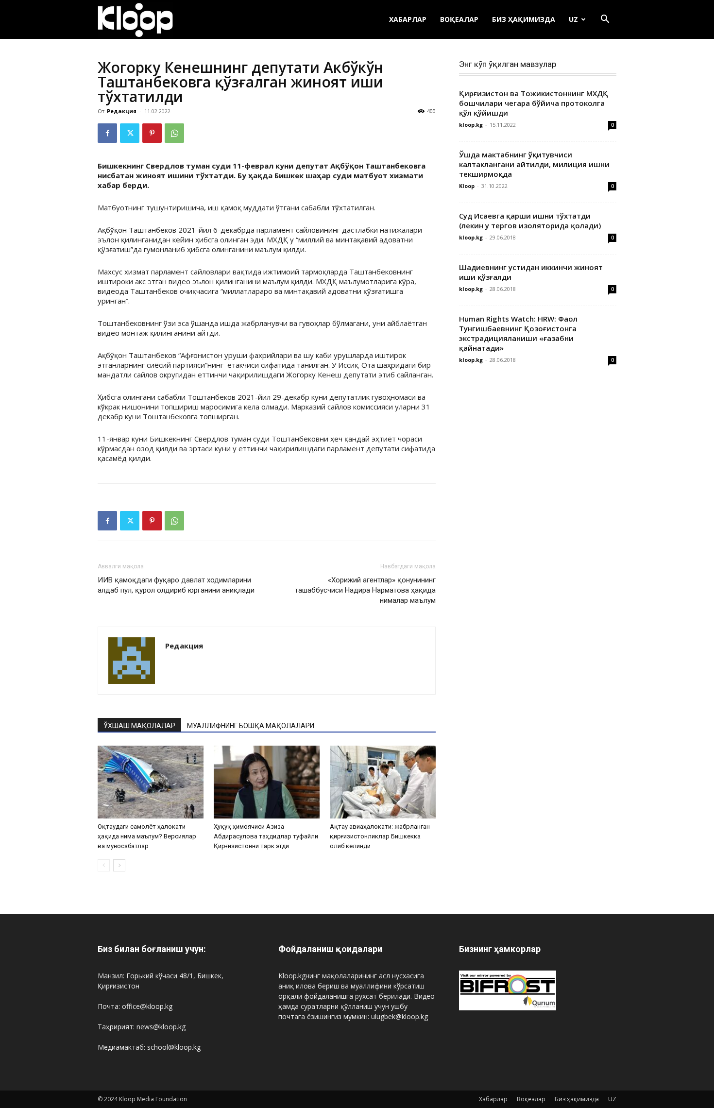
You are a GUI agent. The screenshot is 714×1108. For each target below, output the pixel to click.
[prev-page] (104, 865)
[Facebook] (107, 133)
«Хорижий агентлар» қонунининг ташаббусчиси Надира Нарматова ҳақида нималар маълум (365, 590)
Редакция (121, 111)
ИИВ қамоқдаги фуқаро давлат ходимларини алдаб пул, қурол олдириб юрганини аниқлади (176, 585)
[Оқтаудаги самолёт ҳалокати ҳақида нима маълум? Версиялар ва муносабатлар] (151, 782)
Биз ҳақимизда (523, 19)
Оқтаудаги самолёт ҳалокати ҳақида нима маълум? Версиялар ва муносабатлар (147, 836)
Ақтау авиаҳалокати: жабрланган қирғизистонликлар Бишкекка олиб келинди (380, 836)
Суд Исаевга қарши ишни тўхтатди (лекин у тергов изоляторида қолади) (530, 220)
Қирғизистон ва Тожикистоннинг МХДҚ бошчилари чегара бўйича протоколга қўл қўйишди (533, 103)
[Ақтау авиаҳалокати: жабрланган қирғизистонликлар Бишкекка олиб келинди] (383, 782)
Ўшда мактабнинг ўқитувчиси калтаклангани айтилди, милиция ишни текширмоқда (534, 164)
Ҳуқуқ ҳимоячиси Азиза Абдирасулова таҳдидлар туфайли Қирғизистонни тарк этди (266, 836)
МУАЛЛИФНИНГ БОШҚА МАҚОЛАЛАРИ (250, 726)
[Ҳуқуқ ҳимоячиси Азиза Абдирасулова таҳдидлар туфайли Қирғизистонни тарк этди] (267, 782)
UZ (573, 19)
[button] (604, 20)
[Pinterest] (152, 133)
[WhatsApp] (174, 133)
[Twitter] (129, 133)
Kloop (467, 185)
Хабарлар (407, 19)
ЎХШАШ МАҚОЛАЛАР (139, 726)
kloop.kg (471, 124)
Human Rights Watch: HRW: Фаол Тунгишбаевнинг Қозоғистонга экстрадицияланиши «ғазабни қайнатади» (518, 333)
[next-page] (119, 865)
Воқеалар (459, 19)
